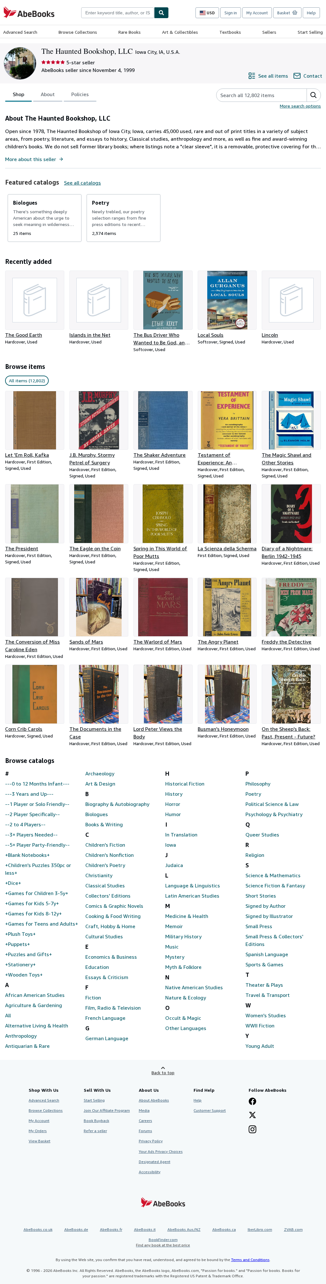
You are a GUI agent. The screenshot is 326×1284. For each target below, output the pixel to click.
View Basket (39, 1141)
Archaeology (99, 773)
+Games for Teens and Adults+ (41, 924)
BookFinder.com (163, 1242)
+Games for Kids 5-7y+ (32, 903)
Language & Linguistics (192, 885)
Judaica (174, 865)
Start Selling (310, 32)
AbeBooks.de (76, 1229)
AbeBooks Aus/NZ (184, 1229)
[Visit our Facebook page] (252, 1102)
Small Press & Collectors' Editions (274, 940)
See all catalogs (82, 183)
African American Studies (35, 995)
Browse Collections (78, 32)
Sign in (230, 12)
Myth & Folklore (183, 967)
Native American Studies (194, 987)
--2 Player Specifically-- (32, 814)
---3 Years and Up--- (29, 794)
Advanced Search (20, 32)
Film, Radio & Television (113, 1008)
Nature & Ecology (185, 997)
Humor (173, 814)
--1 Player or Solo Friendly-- (37, 804)
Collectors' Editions (108, 895)
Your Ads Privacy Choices (161, 1151)
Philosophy (257, 783)
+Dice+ (13, 883)
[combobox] (117, 12)
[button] (314, 95)
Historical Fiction (184, 783)
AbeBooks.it (145, 1229)
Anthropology (21, 1036)
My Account (257, 12)
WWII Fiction (259, 1025)
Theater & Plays (264, 985)
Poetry (253, 794)
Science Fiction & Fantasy (275, 885)
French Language (105, 1018)
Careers (145, 1120)
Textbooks (230, 32)
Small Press (258, 926)
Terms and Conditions (250, 1259)
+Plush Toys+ (20, 934)
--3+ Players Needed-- (31, 834)
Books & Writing (104, 824)
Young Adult (259, 1046)
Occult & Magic (183, 1018)
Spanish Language (266, 954)
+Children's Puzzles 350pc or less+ (38, 869)
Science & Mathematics (273, 875)
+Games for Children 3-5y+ (36, 893)
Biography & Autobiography (117, 804)
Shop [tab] (18, 94)
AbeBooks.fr (111, 1229)
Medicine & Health (186, 916)
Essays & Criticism (106, 977)
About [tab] (48, 94)
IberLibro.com (260, 1229)
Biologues (96, 814)
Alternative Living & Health (36, 1025)
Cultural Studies (104, 936)
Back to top (163, 1072)
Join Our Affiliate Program (107, 1110)
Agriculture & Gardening (33, 1005)
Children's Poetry (105, 865)
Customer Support (210, 1110)
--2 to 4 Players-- (25, 824)
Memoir (174, 926)
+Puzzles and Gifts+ (28, 954)
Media (144, 1110)
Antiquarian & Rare (27, 1046)
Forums (145, 1130)
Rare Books (129, 32)
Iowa (170, 845)
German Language (106, 1038)
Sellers (269, 32)
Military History (183, 936)
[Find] (161, 12)
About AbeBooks (154, 1100)
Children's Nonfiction (109, 855)
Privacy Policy (151, 1141)
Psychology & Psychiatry (273, 814)
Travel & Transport (267, 995)
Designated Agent (154, 1161)
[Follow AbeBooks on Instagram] (252, 1130)
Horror (172, 804)
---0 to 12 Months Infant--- (37, 783)
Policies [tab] (80, 94)
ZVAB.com (293, 1229)
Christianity (98, 875)
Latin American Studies (192, 895)
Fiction (93, 997)
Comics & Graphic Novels (114, 906)
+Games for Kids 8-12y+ (33, 913)
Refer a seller (95, 1130)
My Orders (38, 1130)
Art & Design (100, 783)
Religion (254, 855)
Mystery (174, 957)
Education (97, 967)
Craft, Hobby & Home (110, 926)
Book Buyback (96, 1120)
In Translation (181, 834)
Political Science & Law (272, 804)
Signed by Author (265, 906)
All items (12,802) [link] (27, 380)
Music (172, 946)
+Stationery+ (20, 964)
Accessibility (149, 1171)
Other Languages (185, 1028)
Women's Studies (265, 1015)
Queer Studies (262, 834)
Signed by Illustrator (269, 916)
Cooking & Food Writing (113, 916)
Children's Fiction (105, 845)
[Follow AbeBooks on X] (252, 1116)
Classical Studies (105, 885)
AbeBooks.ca (224, 1229)
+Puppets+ (17, 944)
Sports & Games (264, 964)
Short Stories (260, 895)
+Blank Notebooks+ (27, 855)
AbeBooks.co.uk (38, 1229)
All (8, 1015)
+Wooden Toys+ (24, 974)
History (173, 794)
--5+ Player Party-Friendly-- (37, 845)
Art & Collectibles (180, 32)
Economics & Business (111, 957)
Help (311, 12)
